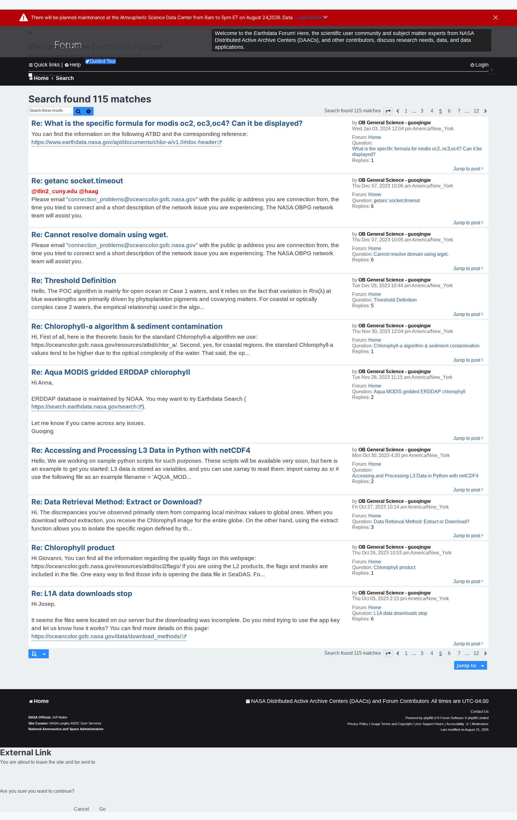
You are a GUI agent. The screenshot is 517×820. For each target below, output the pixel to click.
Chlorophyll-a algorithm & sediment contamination (427, 345)
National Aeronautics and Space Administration (66, 729)
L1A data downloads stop (400, 613)
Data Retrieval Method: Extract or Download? (421, 521)
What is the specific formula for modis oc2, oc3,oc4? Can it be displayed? (417, 151)
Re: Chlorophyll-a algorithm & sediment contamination (127, 326)
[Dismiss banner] (495, 18)
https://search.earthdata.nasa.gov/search (84, 406)
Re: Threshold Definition (73, 280)
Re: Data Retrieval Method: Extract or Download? (116, 501)
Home (374, 137)
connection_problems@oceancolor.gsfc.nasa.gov (132, 199)
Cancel (81, 809)
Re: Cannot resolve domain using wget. (99, 234)
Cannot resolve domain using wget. (411, 254)
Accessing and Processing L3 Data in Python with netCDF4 (415, 475)
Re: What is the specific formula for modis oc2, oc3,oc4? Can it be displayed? (167, 123)
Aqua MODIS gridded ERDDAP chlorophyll (420, 391)
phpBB (428, 718)
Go (102, 809)
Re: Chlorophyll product (73, 547)
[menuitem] (337, 701)
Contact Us (480, 711)
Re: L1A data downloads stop (81, 593)
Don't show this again (48, 75)
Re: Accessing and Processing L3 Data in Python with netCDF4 (140, 450)
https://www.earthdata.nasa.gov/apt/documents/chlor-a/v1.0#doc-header (124, 142)
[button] (388, 111)
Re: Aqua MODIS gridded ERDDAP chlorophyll (110, 372)
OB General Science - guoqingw (394, 122)
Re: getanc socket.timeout (77, 180)
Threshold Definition (395, 299)
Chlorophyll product (394, 567)
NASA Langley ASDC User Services (75, 723)
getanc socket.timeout (397, 200)
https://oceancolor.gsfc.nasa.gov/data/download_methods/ (106, 636)
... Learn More (308, 17)
